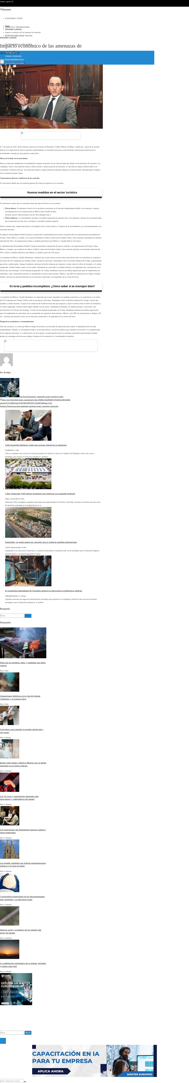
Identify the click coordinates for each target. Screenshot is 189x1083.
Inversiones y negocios (8, 37)
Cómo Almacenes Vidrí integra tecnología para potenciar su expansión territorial (40, 494)
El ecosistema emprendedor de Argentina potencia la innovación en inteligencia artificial (43, 591)
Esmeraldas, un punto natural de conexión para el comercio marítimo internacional (41, 542)
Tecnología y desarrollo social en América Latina (41, 397)
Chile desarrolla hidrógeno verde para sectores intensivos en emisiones (36, 445)
